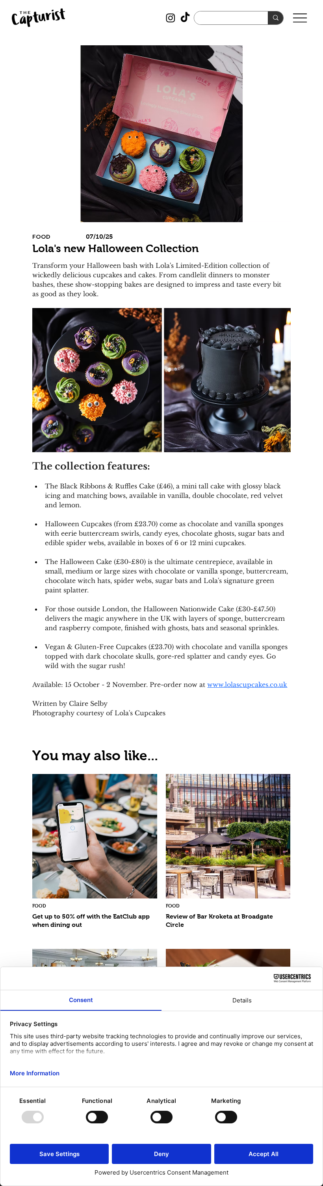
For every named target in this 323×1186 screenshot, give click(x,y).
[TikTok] (185, 18)
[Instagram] (170, 18)
